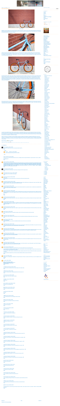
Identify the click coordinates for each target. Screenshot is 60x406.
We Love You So (46, 54)
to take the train (46, 151)
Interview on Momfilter (46, 42)
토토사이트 (5, 360)
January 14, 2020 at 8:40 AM (10, 242)
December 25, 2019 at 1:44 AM (11, 181)
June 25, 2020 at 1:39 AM (8, 255)
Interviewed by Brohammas (47, 43)
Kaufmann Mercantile (46, 208)
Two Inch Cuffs (45, 232)
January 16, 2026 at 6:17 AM (11, 376)
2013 (45, 162)
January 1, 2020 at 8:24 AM (9, 211)
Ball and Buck (45, 183)
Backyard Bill (46, 87)
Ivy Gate (45, 271)
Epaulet (45, 197)
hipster (17, 142)
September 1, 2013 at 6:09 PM (13, 151)
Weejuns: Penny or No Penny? (47, 55)
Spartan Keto (5, 229)
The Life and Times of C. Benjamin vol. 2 (49, 139)
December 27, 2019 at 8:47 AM (11, 190)
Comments (46, 24)
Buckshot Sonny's (46, 191)
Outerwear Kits (45, 48)
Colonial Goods (46, 193)
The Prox (45, 267)
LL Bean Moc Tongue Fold (47, 44)
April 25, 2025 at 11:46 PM (9, 299)
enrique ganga (14, 173)
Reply (4, 154)
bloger (4, 255)
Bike (4, 142)
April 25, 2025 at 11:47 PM (9, 303)
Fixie (14, 142)
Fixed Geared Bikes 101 (48, 165)
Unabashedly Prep (46, 152)
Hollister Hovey (46, 107)
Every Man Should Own (47, 41)
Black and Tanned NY (47, 89)
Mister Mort (45, 118)
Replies (5, 150)
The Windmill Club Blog (47, 148)
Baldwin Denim (45, 182)
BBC (44, 184)
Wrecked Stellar (46, 157)
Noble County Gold (46, 121)
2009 (45, 174)
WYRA (44, 259)
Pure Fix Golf (27, 142)
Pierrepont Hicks (46, 219)
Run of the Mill (45, 221)
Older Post (40, 400)
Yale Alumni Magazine (46, 269)
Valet (44, 19)
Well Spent (45, 156)
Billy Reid (45, 185)
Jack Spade (45, 207)
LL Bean (45, 211)
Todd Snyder (45, 229)
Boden (44, 244)
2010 (45, 173)
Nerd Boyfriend (46, 120)
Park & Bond (45, 217)
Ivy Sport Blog (45, 270)
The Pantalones (46, 141)
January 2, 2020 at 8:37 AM (10, 215)
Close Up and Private (46, 192)
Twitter (44, 63)
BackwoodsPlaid (46, 86)
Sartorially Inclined (46, 132)
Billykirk (45, 186)
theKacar (5, 156)
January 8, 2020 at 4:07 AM (10, 228)
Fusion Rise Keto (6, 238)
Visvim (44, 235)
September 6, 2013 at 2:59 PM (9, 156)
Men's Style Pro (46, 116)
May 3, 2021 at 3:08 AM (8, 260)
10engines (45, 76)
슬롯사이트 (5, 299)
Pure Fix (19, 142)
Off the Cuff (45, 123)
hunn (4, 260)
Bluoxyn (5, 191)
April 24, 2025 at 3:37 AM (11, 287)
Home (21, 400)
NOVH (45, 122)
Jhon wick (5, 201)
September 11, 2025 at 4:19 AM (11, 340)
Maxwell (5, 211)
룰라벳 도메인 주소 (6, 287)
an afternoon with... (46, 84)
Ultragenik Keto (5, 216)
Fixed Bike (9, 142)
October (46, 163)
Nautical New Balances (46, 47)
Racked (44, 17)
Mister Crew (45, 117)
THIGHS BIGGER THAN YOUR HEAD (49, 149)
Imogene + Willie (46, 204)
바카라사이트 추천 (6, 372)
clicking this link (11, 252)
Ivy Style (45, 108)
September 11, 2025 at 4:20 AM (11, 344)
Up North (45, 153)
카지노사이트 (5, 324)
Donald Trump (5, 190)
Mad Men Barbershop (46, 46)
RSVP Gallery (45, 220)
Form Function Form (46, 198)
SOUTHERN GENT (46, 134)
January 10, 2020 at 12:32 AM (11, 237)
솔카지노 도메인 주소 (6, 283)
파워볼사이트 (5, 295)
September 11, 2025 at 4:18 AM (11, 332)
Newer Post (3, 400)
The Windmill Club (46, 228)
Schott (44, 223)
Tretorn (44, 230)
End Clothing (45, 196)
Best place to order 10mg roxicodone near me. (9, 262)
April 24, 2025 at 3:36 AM (12, 283)
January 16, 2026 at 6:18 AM (9, 380)
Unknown (7, 151)
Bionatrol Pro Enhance (6, 182)
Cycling (6, 142)
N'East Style (46, 119)
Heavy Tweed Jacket (47, 106)
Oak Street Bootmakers (46, 216)
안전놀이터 (5, 380)
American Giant (46, 179)
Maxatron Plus (5, 177)
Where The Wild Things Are (47, 251)
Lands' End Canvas (46, 210)
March (46, 167)
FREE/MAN (45, 100)
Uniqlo (44, 234)
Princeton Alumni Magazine (47, 268)
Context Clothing (46, 194)
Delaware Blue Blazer (47, 92)
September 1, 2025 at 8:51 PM (10, 324)
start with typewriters (47, 135)
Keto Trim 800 (5, 212)
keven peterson (5, 181)
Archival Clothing (46, 181)
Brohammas (46, 90)
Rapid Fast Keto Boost (6, 220)
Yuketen (45, 240)
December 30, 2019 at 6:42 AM (10, 201)
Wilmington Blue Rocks (47, 252)
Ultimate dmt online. (6, 263)
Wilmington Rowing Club (47, 258)
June (45, 166)
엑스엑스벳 (5, 291)
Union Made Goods (46, 233)
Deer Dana (45, 195)
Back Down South (46, 85)
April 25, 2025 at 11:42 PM (9, 291)
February (46, 168)
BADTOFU (45, 88)
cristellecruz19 (5, 332)
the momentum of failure (47, 140)
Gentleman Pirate (46, 102)
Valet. (45, 154)
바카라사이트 (5, 368)
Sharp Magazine (46, 18)
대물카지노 (5, 303)
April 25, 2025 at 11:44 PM (10, 295)
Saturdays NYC (45, 222)
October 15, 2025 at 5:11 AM (9, 360)
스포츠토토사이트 (6, 266)
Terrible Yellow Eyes (46, 249)
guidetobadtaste (46, 105)
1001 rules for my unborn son (48, 75)
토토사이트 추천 (5, 364)
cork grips (45, 91)
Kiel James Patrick (46, 209)
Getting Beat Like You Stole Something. (49, 103)
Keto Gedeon (5, 202)
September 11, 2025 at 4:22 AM (11, 356)
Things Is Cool (46, 150)
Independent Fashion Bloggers (47, 16)
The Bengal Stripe (46, 138)
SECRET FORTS (46, 133)
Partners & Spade (46, 218)
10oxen (4, 256)
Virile (45, 155)
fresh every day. (46, 101)
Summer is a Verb (46, 137)
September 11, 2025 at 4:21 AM (11, 348)
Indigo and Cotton (46, 205)
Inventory (45, 206)
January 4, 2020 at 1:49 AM (9, 219)
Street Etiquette (46, 136)
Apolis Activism (46, 180)
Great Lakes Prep (46, 104)
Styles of (45, 53)
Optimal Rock (5, 243)
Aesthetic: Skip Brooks (46, 36)
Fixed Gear (12, 142)
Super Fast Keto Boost (6, 207)
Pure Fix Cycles (21, 28)
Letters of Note (45, 45)
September (46, 164)
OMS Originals (46, 124)
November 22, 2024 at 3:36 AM (12, 266)
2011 (45, 172)
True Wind (45, 231)
